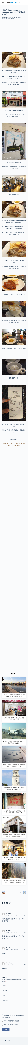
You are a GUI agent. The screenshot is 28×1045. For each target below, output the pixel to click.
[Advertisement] (14, 36)
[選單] (25, 2)
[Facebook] (2, 1040)
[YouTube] (8, 1040)
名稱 (4, 985)
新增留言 (5, 1001)
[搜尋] (19, 2)
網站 (4, 995)
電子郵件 (5, 990)
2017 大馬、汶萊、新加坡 (8, 18)
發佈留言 (5, 1029)
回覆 (25, 915)
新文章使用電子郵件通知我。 (11, 1025)
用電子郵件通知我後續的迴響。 (12, 1021)
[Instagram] (5, 1040)
